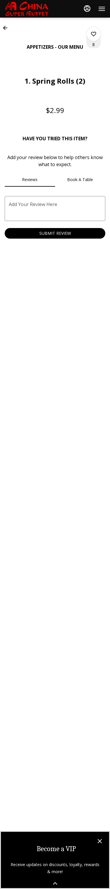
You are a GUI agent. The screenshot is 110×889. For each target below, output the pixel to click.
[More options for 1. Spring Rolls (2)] (94, 34)
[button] (7, 27)
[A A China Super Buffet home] (31, 8)
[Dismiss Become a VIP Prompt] (100, 841)
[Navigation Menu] (101, 9)
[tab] (30, 180)
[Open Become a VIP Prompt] (55, 883)
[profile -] (87, 8)
